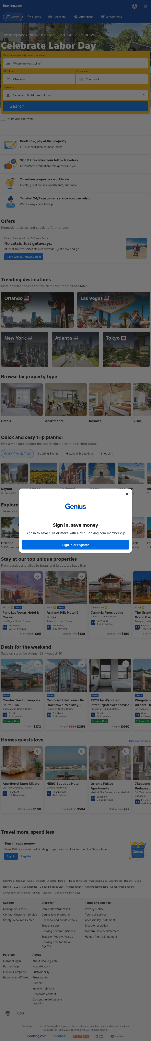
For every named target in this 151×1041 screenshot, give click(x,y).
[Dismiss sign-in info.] (127, 494)
